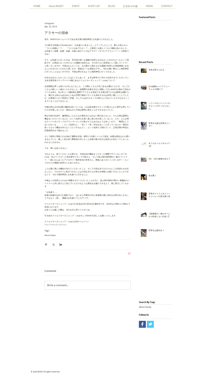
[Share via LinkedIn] (60, 244)
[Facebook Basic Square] (142, 324)
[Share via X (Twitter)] (53, 244)
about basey (50, 235)
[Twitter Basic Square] (150, 324)
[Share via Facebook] (45, 244)
